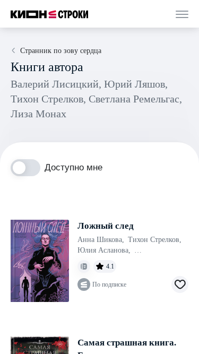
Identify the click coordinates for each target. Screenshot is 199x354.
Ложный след (105, 226)
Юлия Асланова (104, 250)
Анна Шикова (100, 240)
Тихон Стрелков (154, 240)
